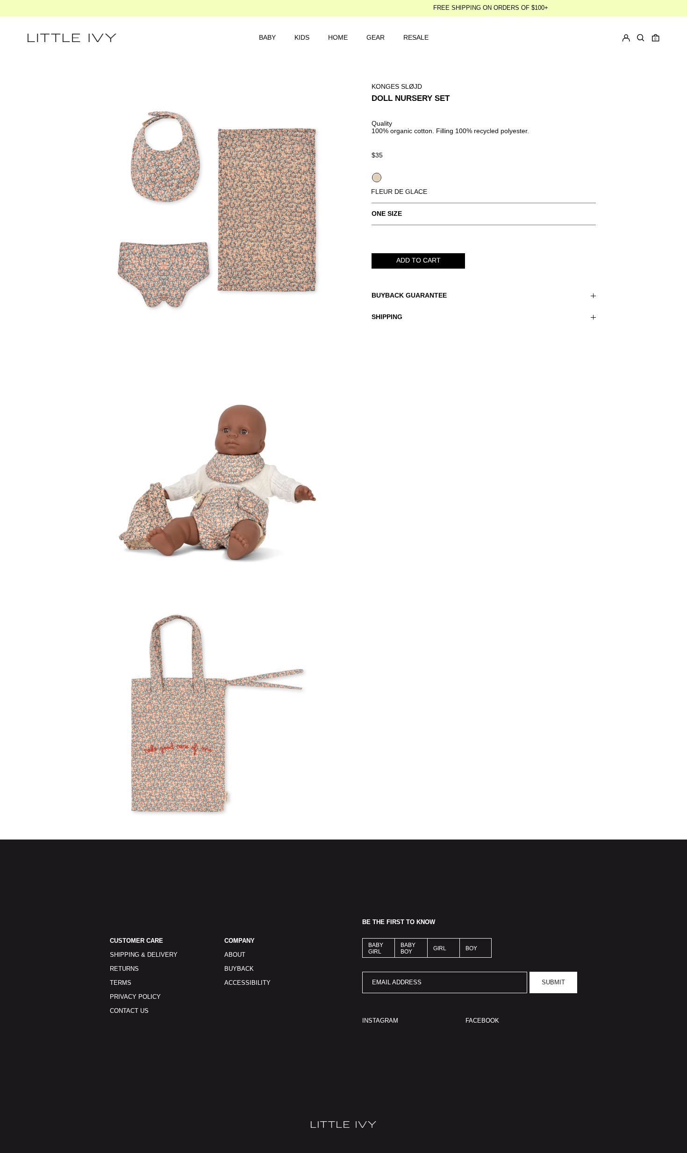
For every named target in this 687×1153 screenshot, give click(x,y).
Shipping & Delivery (144, 955)
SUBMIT (553, 982)
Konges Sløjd (397, 86)
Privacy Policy (135, 997)
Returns (124, 969)
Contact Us (129, 1011)
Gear (375, 37)
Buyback (239, 969)
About (234, 955)
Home (338, 37)
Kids (301, 37)
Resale (416, 37)
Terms (120, 983)
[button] (655, 37)
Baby (267, 37)
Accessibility (247, 983)
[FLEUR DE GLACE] (376, 177)
